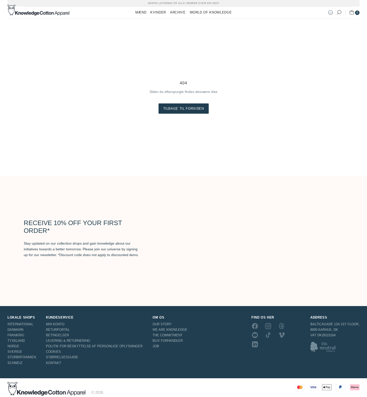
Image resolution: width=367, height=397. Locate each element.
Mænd (141, 12)
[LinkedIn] (255, 344)
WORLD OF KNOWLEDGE (211, 12)
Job (156, 346)
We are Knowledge (170, 330)
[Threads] (282, 326)
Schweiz (14, 363)
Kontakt (53, 363)
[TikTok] (268, 335)
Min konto (55, 324)
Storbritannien (21, 357)
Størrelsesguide (62, 357)
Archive (178, 12)
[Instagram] (268, 326)
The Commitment (168, 335)
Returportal (58, 330)
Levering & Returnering (68, 341)
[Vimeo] (282, 335)
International (20, 324)
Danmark (15, 330)
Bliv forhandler (168, 341)
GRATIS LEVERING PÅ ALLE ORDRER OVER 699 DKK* (183, 3)
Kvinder (158, 12)
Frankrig (15, 335)
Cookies (53, 352)
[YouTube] (255, 335)
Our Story (162, 324)
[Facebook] (255, 326)
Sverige (14, 352)
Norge (13, 346)
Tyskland (16, 341)
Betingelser (57, 335)
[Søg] (339, 12)
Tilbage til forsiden (183, 108)
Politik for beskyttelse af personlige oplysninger (94, 346)
